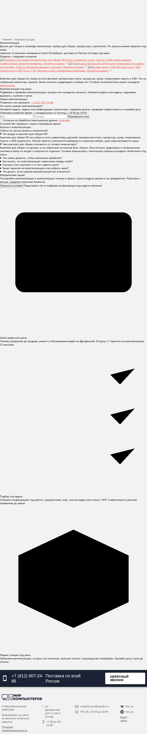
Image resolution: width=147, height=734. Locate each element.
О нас (71, 16)
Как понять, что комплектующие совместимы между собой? (38, 161)
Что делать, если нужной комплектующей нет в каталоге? (37, 171)
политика (64, 120)
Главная (6, 39)
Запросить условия (11, 185)
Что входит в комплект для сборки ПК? (25, 134)
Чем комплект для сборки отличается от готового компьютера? (40, 144)
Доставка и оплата (48, 16)
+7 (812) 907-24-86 (42, 102)
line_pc (130, 706)
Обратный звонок (119, 678)
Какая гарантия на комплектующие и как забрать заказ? (36, 168)
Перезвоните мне (78, 116)
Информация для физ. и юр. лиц (120, 16)
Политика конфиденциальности (14, 729)
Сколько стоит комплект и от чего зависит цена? (31, 164)
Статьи (86, 16)
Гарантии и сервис (16, 16)
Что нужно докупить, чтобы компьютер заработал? (32, 157)
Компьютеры (7, 85)
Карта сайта (123, 719)
